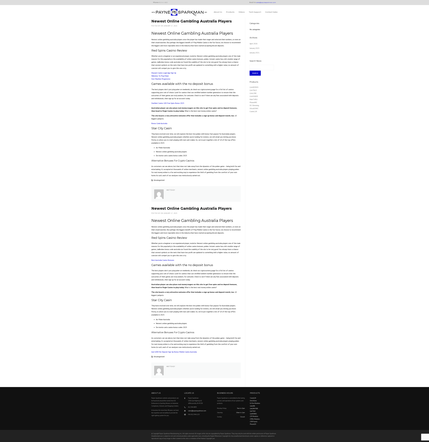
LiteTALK (253, 90)
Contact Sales (271, 12)
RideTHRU (253, 99)
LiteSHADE (254, 96)
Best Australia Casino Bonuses (162, 260)
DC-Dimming (254, 105)
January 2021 (254, 53)
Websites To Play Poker (160, 76)
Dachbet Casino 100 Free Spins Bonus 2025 (167, 103)
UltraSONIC (254, 108)
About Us (218, 12)
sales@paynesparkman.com (197, 411)
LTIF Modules (254, 416)
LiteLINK (253, 93)
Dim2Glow (253, 401)
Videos (242, 12)
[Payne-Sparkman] (179, 12)
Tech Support (255, 12)
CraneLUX (253, 111)
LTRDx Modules (255, 419)
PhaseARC (253, 102)
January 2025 (254, 48)
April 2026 (253, 43)
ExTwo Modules (255, 403)
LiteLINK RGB (254, 408)
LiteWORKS (254, 87)
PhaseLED (253, 424)
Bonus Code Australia (159, 123)
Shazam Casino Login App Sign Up (163, 73)
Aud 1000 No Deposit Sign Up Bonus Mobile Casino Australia (174, 352)
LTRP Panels (253, 422)
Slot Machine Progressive (160, 79)
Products (230, 12)
